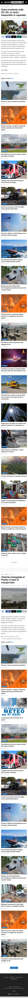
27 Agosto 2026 (5, 557)
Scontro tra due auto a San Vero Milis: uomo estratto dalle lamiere (12, 208)
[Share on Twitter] (13, 37)
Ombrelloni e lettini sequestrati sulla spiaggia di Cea (12, 343)
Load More (14, 562)
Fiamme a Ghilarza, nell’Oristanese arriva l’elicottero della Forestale (13, 234)
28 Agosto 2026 (5, 427)
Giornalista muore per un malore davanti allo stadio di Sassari (13, 155)
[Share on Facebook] (8, 37)
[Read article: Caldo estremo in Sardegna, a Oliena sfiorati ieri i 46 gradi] (14, 439)
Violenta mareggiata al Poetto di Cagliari (11, 638)
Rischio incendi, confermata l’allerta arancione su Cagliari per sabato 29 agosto (12, 316)
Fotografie (5, 901)
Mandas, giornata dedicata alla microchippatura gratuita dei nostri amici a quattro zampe (13, 288)
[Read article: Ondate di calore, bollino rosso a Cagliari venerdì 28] (14, 542)
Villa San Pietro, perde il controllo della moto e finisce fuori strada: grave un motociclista (13, 397)
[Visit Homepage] (14, 2)
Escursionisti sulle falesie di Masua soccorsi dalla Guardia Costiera (12, 260)
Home (2, 6)
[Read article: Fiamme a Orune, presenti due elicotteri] (14, 90)
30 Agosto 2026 (5, 103)
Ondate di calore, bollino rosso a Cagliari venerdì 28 (13, 554)
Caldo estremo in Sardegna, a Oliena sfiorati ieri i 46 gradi (12, 451)
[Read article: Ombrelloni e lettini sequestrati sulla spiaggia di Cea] (14, 331)
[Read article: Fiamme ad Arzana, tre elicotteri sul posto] (14, 465)
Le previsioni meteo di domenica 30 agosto (12, 719)
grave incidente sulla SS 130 (11, 73)
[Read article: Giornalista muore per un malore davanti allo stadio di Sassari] (14, 143)
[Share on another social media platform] (24, 37)
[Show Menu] (2, 2)
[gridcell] (14, 53)
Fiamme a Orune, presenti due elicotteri (13, 101)
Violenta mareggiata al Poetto (12, 636)
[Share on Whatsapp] (19, 37)
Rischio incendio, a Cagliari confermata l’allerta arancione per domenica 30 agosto (13, 128)
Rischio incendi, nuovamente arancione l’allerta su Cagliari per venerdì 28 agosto (13, 528)
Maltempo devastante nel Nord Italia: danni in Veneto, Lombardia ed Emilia (12, 905)
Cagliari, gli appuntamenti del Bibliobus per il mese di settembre (13, 501)
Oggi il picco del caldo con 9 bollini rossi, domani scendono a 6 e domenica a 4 (13, 424)
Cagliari (11, 6)
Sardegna (7, 6)
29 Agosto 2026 (5, 210)
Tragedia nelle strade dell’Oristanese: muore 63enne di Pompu (12, 181)
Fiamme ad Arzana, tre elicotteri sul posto (14, 476)
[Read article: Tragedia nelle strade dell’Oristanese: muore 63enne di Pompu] (14, 170)
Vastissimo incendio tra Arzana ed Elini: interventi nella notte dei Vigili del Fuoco (13, 370)
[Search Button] (26, 2)
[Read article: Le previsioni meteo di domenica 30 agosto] (14, 707)
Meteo (4, 714)
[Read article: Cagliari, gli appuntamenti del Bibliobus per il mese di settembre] (14, 490)
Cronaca (4, 98)
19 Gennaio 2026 (4, 18)
